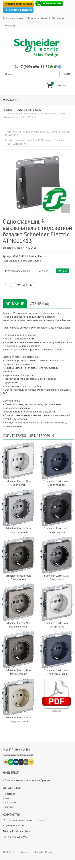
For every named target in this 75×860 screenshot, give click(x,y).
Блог (7, 798)
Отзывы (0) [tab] (39, 303)
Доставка (10, 793)
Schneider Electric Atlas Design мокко (18, 577)
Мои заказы (11, 802)
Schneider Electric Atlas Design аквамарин (57, 672)
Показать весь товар (17, 271)
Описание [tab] (14, 303)
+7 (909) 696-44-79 (34, 66)
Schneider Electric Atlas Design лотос (57, 624)
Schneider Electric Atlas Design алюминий (18, 530)
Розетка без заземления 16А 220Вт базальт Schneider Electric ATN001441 (35, 142)
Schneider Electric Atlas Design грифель (57, 482)
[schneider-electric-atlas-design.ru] (37, 47)
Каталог (11, 100)
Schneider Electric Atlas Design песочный (18, 719)
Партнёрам (58, 18)
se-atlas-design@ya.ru (19, 831)
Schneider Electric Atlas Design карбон (57, 530)
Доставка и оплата (13, 18)
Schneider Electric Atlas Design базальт (18, 672)
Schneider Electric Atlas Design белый (18, 482)
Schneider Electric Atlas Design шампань (18, 624)
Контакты (10, 25)
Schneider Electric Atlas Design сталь (57, 577)
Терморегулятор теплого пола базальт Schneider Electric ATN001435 (37, 133)
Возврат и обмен (37, 18)
